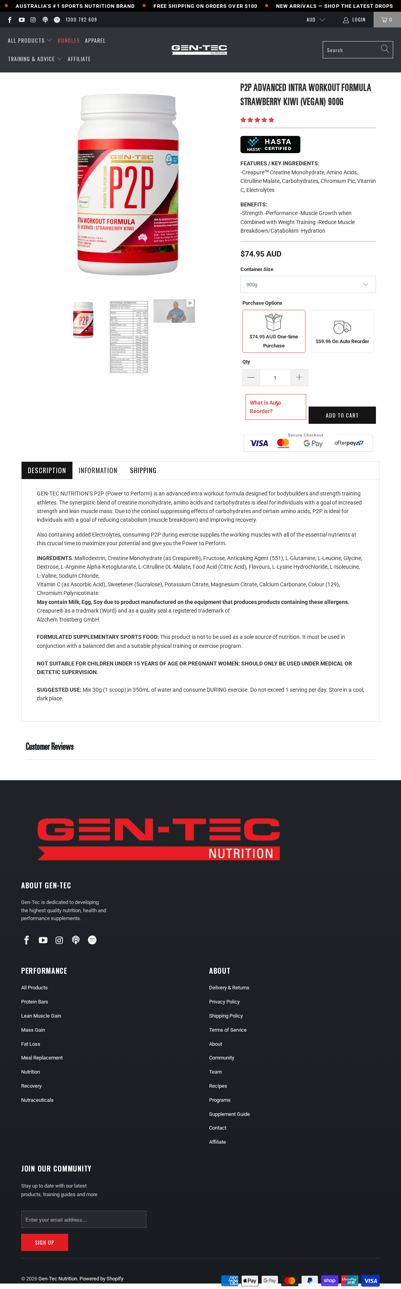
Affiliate (79, 58)
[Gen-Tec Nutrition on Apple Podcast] (45, 19)
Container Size (256, 269)
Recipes (218, 1086)
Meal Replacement (42, 1058)
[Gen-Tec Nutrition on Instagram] (33, 19)
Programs (220, 1100)
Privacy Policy (224, 1002)
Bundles (69, 40)
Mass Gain (33, 1030)
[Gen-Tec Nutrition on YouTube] (21, 19)
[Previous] (32, 184)
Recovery (31, 1086)
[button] (257, 120)
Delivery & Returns (229, 988)
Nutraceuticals (37, 1100)
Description (47, 470)
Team (215, 1072)
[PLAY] (129, 184)
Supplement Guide (229, 1114)
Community (221, 1058)
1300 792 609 (81, 19)
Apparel (95, 40)
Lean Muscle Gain (41, 1016)
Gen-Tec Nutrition (57, 1279)
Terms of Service (228, 1030)
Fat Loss (30, 1044)
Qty (246, 362)
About (215, 1044)
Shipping (143, 470)
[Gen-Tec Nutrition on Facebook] (9, 19)
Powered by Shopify (101, 1279)
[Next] (225, 184)
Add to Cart (342, 415)
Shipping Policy (226, 1016)
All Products (26, 40)
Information (98, 470)
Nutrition (30, 1072)
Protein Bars (34, 1002)
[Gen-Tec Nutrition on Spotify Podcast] (56, 19)
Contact (217, 1128)
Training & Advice (31, 58)
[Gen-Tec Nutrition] (199, 50)
